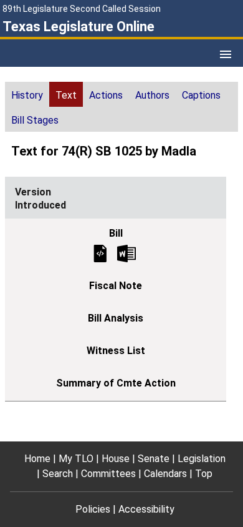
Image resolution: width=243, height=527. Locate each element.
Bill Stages (35, 120)
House (116, 459)
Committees (108, 474)
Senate (153, 459)
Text (66, 95)
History (27, 95)
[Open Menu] (225, 54)
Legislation (202, 459)
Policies (92, 509)
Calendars (165, 474)
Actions (106, 95)
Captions (201, 95)
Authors (152, 95)
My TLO (76, 459)
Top (203, 474)
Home (37, 459)
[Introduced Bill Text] (100, 253)
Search (57, 474)
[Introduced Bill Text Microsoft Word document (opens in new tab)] (126, 253)
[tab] (27, 94)
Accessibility (146, 509)
